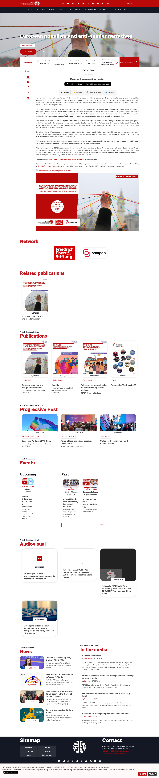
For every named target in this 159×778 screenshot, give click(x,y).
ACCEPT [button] (142, 774)
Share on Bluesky (28, 82)
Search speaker (126, 62)
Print (28, 97)
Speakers (60, 60)
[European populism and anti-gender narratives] (53, 171)
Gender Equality (27, 45)
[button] (117, 62)
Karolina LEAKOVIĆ (76, 63)
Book (114, 380)
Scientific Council (107, 60)
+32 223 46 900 (108, 751)
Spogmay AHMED (68, 437)
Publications (65, 10)
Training (103, 10)
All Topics (28, 52)
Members (41, 10)
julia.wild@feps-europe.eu (46, 166)
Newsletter (29, 747)
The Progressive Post (121, 10)
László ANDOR (44, 63)
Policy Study (27, 380)
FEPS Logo (29, 751)
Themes (52, 10)
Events (78, 10)
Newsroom (90, 10)
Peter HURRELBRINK (60, 63)
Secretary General (44, 61)
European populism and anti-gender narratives (66, 159)
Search (130, 3)
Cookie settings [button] (10, 772)
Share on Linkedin (28, 76)
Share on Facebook (28, 87)
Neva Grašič (92, 63)
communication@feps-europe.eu (113, 753)
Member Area (47, 755)
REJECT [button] (152, 774)
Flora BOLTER (106, 437)
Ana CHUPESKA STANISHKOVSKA (107, 63)
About (31, 10)
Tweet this (28, 92)
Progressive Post (75, 61)
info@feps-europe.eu (122, 751)
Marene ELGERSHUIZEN (30, 437)
